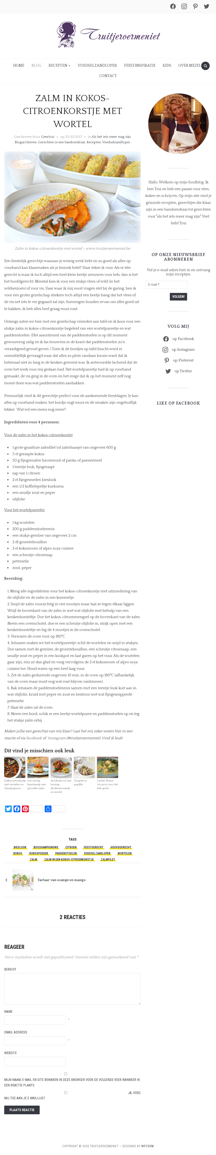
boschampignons (46, 847)
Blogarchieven (25, 142)
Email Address (15, 1032)
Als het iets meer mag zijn (111, 137)
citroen (71, 847)
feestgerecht (93, 847)
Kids (167, 66)
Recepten (58, 66)
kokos (17, 853)
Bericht (10, 969)
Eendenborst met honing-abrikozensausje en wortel (61, 786)
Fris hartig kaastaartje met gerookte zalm (36, 784)
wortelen (125, 853)
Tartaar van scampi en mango (61, 880)
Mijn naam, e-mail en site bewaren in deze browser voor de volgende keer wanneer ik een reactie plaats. (72, 1082)
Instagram (57, 738)
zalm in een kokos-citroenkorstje (69, 859)
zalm (33, 859)
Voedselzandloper (97, 66)
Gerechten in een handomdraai (61, 142)
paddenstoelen (66, 853)
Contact (108, 76)
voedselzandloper (97, 853)
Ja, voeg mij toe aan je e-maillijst (72, 1095)
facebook (34, 738)
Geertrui (47, 137)
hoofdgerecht (121, 847)
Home (18, 66)
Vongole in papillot (80, 782)
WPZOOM (147, 1146)
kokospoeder (38, 853)
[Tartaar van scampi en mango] (23, 880)
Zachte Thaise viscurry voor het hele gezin (107, 784)
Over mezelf (190, 66)
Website (10, 1053)
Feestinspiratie (139, 66)
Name (8, 1012)
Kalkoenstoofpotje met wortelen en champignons (14, 784)
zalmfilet (108, 859)
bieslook (20, 847)
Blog (36, 66)
